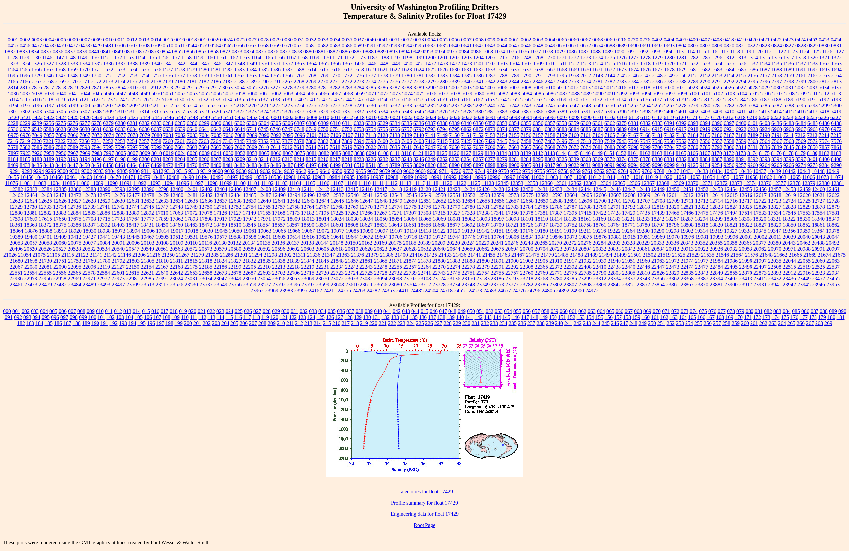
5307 (84, 111)
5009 (538, 87)
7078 (132, 135)
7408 (418, 141)
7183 (681, 135)
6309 (323, 123)
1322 (836, 57)
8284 (526, 159)
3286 (382, 87)
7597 (132, 147)
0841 (105, 51)
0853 (153, 51)
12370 (691, 183)
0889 (380, 51)
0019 (203, 39)
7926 (37, 153)
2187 (227, 81)
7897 (13, 153)
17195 (322, 213)
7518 (585, 141)
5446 (168, 117)
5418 (824, 111)
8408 (836, 159)
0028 (263, 39)
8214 (299, 159)
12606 (600, 195)
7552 (681, 141)
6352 (490, 123)
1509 (538, 63)
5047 (120, 93)
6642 (216, 129)
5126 (143, 99)
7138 (394, 135)
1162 (233, 57)
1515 (609, 63)
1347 (228, 63)
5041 (73, 93)
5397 (633, 111)
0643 (490, 45)
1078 (547, 51)
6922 (741, 129)
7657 (478, 147)
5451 (228, 117)
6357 (550, 123)
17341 (497, 213)
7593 (84, 147)
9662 (408, 171)
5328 (311, 111)
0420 (752, 39)
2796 (764, 81)
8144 (561, 153)
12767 (322, 207)
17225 (337, 213)
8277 (490, 159)
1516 (621, 63)
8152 (621, 153)
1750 (96, 75)
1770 (335, 75)
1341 (168, 63)
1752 (120, 75)
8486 (275, 165)
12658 (527, 201)
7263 (203, 141)
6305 (275, 123)
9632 (265, 171)
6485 (812, 123)
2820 (84, 87)
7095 (288, 135)
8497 (311, 165)
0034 (335, 39)
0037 (359, 39)
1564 (12, 69)
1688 (776, 69)
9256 (729, 165)
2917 (215, 87)
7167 (633, 135)
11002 (537, 177)
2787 (669, 81)
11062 (765, 177)
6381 (633, 123)
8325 (561, 159)
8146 (585, 153)
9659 (384, 171)
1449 (395, 63)
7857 (824, 147)
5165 (513, 99)
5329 (323, 111)
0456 (25, 45)
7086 (228, 135)
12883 (59, 213)
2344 (514, 81)
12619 (789, 195)
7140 (418, 135)
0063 (538, 39)
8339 (573, 159)
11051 (680, 177)
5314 (144, 111)
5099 (682, 93)
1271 (561, 57)
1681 (693, 69)
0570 (287, 45)
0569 (275, 45)
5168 (549, 99)
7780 (693, 147)
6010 (324, 117)
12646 (352, 201)
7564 (764, 141)
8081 (311, 153)
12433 (555, 189)
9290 (836, 165)
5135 (238, 99)
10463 (85, 177)
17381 (541, 213)
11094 (168, 183)
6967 (800, 129)
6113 (634, 117)
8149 (597, 153)
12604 (570, 195)
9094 (633, 165)
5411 (741, 111)
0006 (72, 39)
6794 (442, 129)
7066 (73, 135)
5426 (85, 117)
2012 (585, 75)
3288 (406, 87)
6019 (371, 117)
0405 (681, 39)
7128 (382, 135)
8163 (657, 153)
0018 (191, 39)
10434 (716, 171)
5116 (37, 99)
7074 (108, 135)
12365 (618, 183)
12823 (716, 207)
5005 (490, 87)
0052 (406, 39)
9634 (277, 171)
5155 (394, 99)
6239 (37, 123)
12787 (570, 207)
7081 (168, 135)
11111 (378, 183)
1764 (263, 75)
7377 (287, 141)
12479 (162, 195)
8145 (573, 153)
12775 (410, 207)
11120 (446, 183)
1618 (359, 69)
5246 (561, 105)
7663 (514, 147)
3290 (430, 87)
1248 (526, 57)
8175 (764, 153)
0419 (740, 39)
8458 (108, 165)
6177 (704, 117)
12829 (804, 207)
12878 (818, 207)
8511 (371, 165)
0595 (418, 45)
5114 (13, 99)
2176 (144, 81)
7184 (693, 135)
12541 (366, 195)
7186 (717, 135)
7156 (526, 135)
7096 (299, 135)
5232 (394, 105)
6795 (454, 129)
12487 (264, 195)
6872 (478, 129)
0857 (201, 51)
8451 (96, 165)
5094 (646, 93)
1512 (573, 63)
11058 (751, 177)
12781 (483, 207)
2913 (168, 87)
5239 (478, 105)
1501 (478, 63)
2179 (168, 81)
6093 (514, 117)
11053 (694, 177)
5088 (574, 93)
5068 (347, 93)
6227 (835, 117)
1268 (538, 57)
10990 (420, 177)
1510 (550, 63)
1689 (788, 69)
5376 (442, 111)
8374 (621, 159)
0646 (526, 45)
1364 (311, 63)
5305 (60, 111)
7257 (144, 141)
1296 (717, 57)
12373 (735, 183)
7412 (430, 141)
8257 (478, 159)
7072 (97, 135)
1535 (776, 63)
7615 (323, 147)
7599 (156, 147)
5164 (501, 99)
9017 (550, 165)
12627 (74, 201)
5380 (478, 111)
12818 (643, 207)
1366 (335, 63)
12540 (352, 195)
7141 (430, 135)
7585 (37, 147)
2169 (60, 81)
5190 (800, 99)
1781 (418, 75)
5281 (717, 105)
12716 (731, 201)
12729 (16, 207)
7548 (657, 141)
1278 (645, 57)
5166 (525, 99)
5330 (335, 111)
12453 (716, 189)
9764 (623, 171)
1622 (394, 69)
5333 (370, 111)
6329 (382, 123)
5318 (191, 111)
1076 (523, 51)
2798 (788, 81)
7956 (61, 153)
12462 (16, 195)
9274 (800, 165)
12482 (206, 195)
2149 (669, 75)
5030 (776, 87)
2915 (191, 87)
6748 (299, 129)
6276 (72, 123)
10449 (832, 171)
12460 (818, 189)
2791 (717, 81)
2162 (812, 75)
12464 (30, 195)
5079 (467, 93)
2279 (430, 81)
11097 (196, 183)
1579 (191, 69)
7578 (13, 147)
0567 (251, 45)
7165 (609, 135)
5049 (144, 93)
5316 (168, 111)
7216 (12, 141)
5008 (526, 87)
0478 (84, 45)
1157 (175, 57)
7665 (526, 147)
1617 (347, 69)
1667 (550, 69)
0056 (454, 39)
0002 (25, 39)
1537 (800, 63)
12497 (322, 195)
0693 (669, 45)
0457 (37, 45)
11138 (488, 183)
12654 (468, 201)
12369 (677, 183)
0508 (144, 45)
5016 (621, 87)
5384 (514, 111)
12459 (804, 189)
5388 (550, 111)
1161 (221, 57)
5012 (573, 87)
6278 (96, 123)
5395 (609, 111)
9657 (372, 171)
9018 (561, 165)
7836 (764, 147)
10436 (745, 171)
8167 (704, 153)
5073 (395, 93)
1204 (478, 57)
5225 (311, 105)
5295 (800, 105)
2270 (323, 81)
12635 (191, 201)
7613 (299, 147)
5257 (669, 105)
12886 (103, 213)
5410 (729, 111)
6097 (562, 117)
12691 (570, 201)
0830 (824, 45)
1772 (347, 75)
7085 (216, 135)
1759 (203, 75)
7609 (251, 147)
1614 (311, 69)
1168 (302, 57)
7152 (478, 135)
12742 (118, 207)
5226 (323, 105)
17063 (176, 213)
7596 (120, 147)
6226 (823, 117)
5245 (550, 105)
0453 (824, 39)
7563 (753, 141)
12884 (74, 213)
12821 (687, 207)
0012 (132, 39)
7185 (705, 135)
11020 (665, 177)
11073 (822, 177)
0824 (776, 45)
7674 (585, 147)
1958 (573, 75)
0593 (394, 45)
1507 (526, 63)
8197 (108, 159)
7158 (550, 135)
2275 (382, 81)
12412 (322, 189)
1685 (741, 69)
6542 (37, 129)
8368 (585, 159)
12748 (176, 207)
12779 (453, 207)
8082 (323, 153)
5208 (120, 105)
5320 (215, 111)
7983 (97, 153)
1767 (299, 75)
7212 (800, 135)
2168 (48, 81)
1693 (824, 69)
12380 (823, 183)
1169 (314, 57)
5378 (466, 111)
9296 (50, 171)
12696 (585, 201)
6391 (669, 123)
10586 (275, 177)
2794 (741, 81)
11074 (836, 177)
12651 (424, 201)
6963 (788, 129)
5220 (251, 105)
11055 (722, 177)
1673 (621, 69)
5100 (693, 93)
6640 (192, 129)
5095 (658, 93)
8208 (228, 159)
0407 (704, 39)
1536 (788, 63)
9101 (681, 165)
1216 (514, 57)
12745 (147, 207)
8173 (740, 153)
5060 (252, 93)
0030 (287, 39)
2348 (561, 81)
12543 (395, 195)
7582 (25, 147)
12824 (731, 207)
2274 (370, 81)
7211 (788, 135)
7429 (490, 141)
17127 (234, 213)
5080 (479, 93)
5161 (465, 99)
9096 (657, 165)
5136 (250, 99)
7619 (347, 147)
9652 (349, 171)
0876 (273, 51)
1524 (717, 63)
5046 (108, 93)
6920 (717, 129)
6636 (144, 129)
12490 (279, 195)
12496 (308, 195)
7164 (597, 135)
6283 (156, 123)
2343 (502, 81)
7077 (120, 135)
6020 (383, 117)
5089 (586, 93)
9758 (563, 171)
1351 (275, 63)
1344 (192, 63)
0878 (297, 51)
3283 (347, 87)
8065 (264, 153)
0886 (344, 51)
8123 (430, 153)
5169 (561, 99)
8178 (788, 153)
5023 (692, 87)
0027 (251, 39)
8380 (657, 159)
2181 (191, 81)
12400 (176, 189)
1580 (203, 69)
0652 (585, 45)
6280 (120, 123)
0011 (120, 39)
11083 (39, 183)
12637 (220, 201)
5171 (585, 99)
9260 (753, 165)
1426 (359, 63)
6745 (263, 129)
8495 (299, 165)
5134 (227, 99)
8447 (72, 165)
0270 (633, 39)
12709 (673, 201)
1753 (132, 75)
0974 (440, 51)
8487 (287, 165)
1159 (198, 57)
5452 (240, 117)
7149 (442, 135)
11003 (551, 177)
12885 (89, 213)
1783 (442, 75)
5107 (777, 93)
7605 (216, 147)
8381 (669, 159)
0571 (299, 45)
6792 (418, 129)
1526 (741, 63)
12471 (60, 195)
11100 (239, 183)
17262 (351, 213)
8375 (633, 159)
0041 (382, 39)
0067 (585, 39)
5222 (275, 105)
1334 (84, 63)
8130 (490, 153)
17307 (410, 213)
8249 (430, 159)
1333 (72, 63)
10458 (41, 177)
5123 (107, 99)
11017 (623, 177)
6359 (573, 123)
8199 (132, 159)
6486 (824, 123)
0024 (227, 39)
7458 (526, 141)
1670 (585, 69)
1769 (323, 75)
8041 (216, 153)
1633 (490, 69)
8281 (514, 159)
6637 (156, 129)
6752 (347, 129)
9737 (468, 171)
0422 (776, 39)
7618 (335, 147)
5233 (406, 105)
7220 (36, 141)
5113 (836, 93)
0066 (573, 39)
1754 (144, 75)
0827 (788, 45)
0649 (550, 45)
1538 (812, 63)
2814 (13, 87)
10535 (260, 177)
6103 (622, 117)
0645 (514, 45)
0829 (812, 45)
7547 (645, 141)
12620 (804, 195)
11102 (267, 183)
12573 (512, 195)
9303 (98, 171)
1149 (82, 57)
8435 (37, 165)
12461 (833, 189)
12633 (162, 201)
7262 (191, 141)
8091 (371, 153)
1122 (781, 51)
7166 (621, 135)
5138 (274, 99)
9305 (122, 171)
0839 (82, 51)
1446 (371, 63)
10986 (362, 177)
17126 (220, 213)
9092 (621, 165)
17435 (643, 213)
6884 (573, 129)
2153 (717, 75)
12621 (818, 195)
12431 (541, 189)
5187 (764, 99)
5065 (311, 93)
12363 (589, 183)
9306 (134, 171)
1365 (323, 63)
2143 (597, 75)
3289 (418, 87)
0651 (573, 45)
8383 (693, 159)
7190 (764, 135)
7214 (824, 135)
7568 (788, 141)
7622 (370, 147)
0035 (347, 39)
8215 (311, 159)
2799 (800, 81)
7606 (228, 147)
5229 (359, 105)
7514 (573, 141)
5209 (132, 105)
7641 (406, 147)
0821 (741, 45)
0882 (332, 51)
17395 (570, 213)
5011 (561, 87)
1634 (502, 69)
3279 (299, 87)
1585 (263, 69)
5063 (288, 93)
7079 (144, 135)
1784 (454, 75)
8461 (120, 165)
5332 (359, 111)
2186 (215, 81)
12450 (672, 189)
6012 (347, 117)
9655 (361, 171)
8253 (454, 159)
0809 (717, 45)
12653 (454, 201)
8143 (549, 153)
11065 (794, 177)
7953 (49, 153)
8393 (764, 159)
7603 (192, 147)
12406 (235, 189)
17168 (278, 213)
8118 (406, 153)
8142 (537, 153)
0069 (609, 39)
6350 (478, 123)
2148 (657, 75)
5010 (550, 87)
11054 (708, 177)
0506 (120, 45)
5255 (657, 105)
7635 (394, 147)
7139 (406, 135)
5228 (347, 105)
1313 (741, 57)
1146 (47, 57)
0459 (60, 45)
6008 (312, 117)
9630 (241, 171)
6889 (621, 129)
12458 (789, 189)
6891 (633, 129)
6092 (502, 117)
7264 (215, 141)
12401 (191, 189)
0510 (168, 45)
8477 (204, 165)
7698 (633, 147)
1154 (140, 57)
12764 (307, 207)
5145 (358, 99)
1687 (764, 69)
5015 (609, 87)
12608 (629, 195)
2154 (729, 75)
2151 (693, 75)
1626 (442, 69)
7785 (705, 147)
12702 (629, 201)
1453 (442, 63)
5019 (657, 87)
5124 (119, 99)
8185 (25, 159)
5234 (418, 105)
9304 (110, 171)
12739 (89, 207)
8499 (335, 165)
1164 (256, 57)
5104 (741, 93)
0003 (37, 39)
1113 (679, 51)
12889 (132, 213)
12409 (279, 189)
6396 (717, 123)
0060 (502, 39)
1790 (526, 75)
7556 (705, 141)
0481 (108, 45)
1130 (36, 57)
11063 (779, 177)
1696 (24, 75)
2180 (179, 81)
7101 (311, 135)
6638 (168, 129)
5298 (812, 105)
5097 (670, 93)
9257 (741, 165)
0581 (311, 45)
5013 (585, 87)
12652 (439, 201)
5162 (477, 99)
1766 (287, 75)
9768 (659, 171)
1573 (120, 69)
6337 (430, 123)
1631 (466, 69)
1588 (299, 69)
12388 (89, 189)
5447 (180, 117)
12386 (74, 189)
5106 (765, 93)
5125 (131, 99)
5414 (776, 111)
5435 (133, 117)
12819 (658, 207)
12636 (206, 201)
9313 (169, 171)
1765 (275, 75)
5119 (60, 99)
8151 (609, 153)
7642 (418, 147)
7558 (729, 141)
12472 (74, 195)
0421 (764, 39)
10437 (759, 171)
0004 (48, 39)
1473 (466, 63)
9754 (527, 171)
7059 (61, 135)
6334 (394, 123)
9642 (301, 171)
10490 (187, 177)
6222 (776, 117)
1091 (631, 51)
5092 (622, 93)
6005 (300, 117)
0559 (203, 45)
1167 (291, 57)
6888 (609, 129)
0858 (213, 51)
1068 (488, 51)
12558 (483, 195)
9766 (647, 171)
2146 (633, 75)
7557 (717, 141)
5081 (491, 93)
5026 (728, 87)
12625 (45, 201)
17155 (264, 213)
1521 (681, 63)
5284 (753, 105)
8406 (824, 159)
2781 (597, 81)
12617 (760, 195)
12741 (103, 207)
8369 (597, 159)
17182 (307, 213)
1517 (633, 63)
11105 (309, 183)
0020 (215, 39)
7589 (72, 147)
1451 (419, 63)
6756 (394, 129)
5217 (227, 105)
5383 (502, 111)
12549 (424, 195)
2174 (120, 81)
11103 (281, 183)
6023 (419, 117)
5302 (25, 111)
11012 (594, 177)
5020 (669, 87)
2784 (633, 81)
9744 (480, 171)
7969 (85, 153)
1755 (156, 75)
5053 (192, 93)
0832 (10, 51)
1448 (383, 63)
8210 (251, 159)
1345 (204, 63)
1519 (657, 63)
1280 (669, 57)
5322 (239, 111)
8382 (681, 159)
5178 (668, 99)
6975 (13, 135)
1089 (607, 51)
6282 (144, 123)
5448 (192, 117)
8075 (299, 153)
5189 (788, 99)
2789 (693, 81)
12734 (59, 207)
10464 (99, 177)
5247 (573, 105)
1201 (442, 57)
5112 (824, 93)
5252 (633, 105)
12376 (764, 183)
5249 (597, 105)
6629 (72, 129)
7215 (836, 135)
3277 (275, 87)
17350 (512, 213)
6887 (597, 129)
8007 (132, 153)
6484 (800, 123)
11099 (225, 183)
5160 (453, 99)
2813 (836, 81)
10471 (129, 177)
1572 (108, 69)
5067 (335, 93)
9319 (205, 171)
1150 (94, 57)
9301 (74, 171)
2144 (609, 75)
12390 (103, 189)
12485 (249, 195)
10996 (493, 177)
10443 (803, 171)
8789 (394, 165)
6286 (192, 123)
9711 (444, 171)
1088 (595, 51)
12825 (745, 207)
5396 (621, 111)
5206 (96, 105)
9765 (635, 171)
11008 (580, 177)
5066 (323, 93)
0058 (478, 39)
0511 (180, 45)
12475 (103, 195)
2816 (37, 87)
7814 (741, 147)
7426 (478, 141)
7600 (168, 147)
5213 (179, 105)
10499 (245, 177)
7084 (204, 135)
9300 (62, 171)
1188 (384, 57)
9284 (824, 165)
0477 (72, 45)
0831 (836, 45)
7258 (156, 141)
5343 (406, 111)
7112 (359, 135)
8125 (442, 153)
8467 (144, 165)
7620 (359, 147)
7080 (156, 135)
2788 (681, 81)
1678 (669, 69)
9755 (539, 171)
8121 (418, 153)
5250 (609, 105)
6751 (335, 129)
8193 (72, 159)
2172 (96, 81)
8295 (538, 159)
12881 (30, 213)
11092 (139, 183)
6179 (716, 117)
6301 (228, 123)
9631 (253, 171)
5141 (310, 99)
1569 (72, 69)
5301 (13, 111)
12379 (808, 183)
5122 (95, 99)
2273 (359, 81)
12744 (132, 207)
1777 (370, 75)
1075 (511, 51)
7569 (800, 141)
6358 (561, 123)
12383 (30, 189)
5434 (121, 117)
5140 (298, 99)
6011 (336, 117)
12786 (555, 207)
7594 (96, 147)
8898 (490, 165)
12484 (235, 195)
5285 (764, 105)
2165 (12, 81)
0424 (800, 39)
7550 (669, 141)
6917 (681, 129)
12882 (45, 213)
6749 (311, 129)
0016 (179, 39)
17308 (424, 213)
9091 (609, 165)
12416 (366, 189)
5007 (514, 87)
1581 (215, 69)
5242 (514, 105)
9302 (86, 171)
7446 (514, 141)
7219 (24, 141)
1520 (669, 63)
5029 (764, 87)
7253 (120, 141)
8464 (132, 165)
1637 (526, 69)
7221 (48, 141)
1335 (96, 63)
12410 (293, 189)
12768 (337, 207)
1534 (764, 63)
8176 (776, 153)
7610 (263, 147)
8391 (741, 159)
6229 (25, 123)
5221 (263, 105)
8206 (204, 159)
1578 (179, 69)
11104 (295, 183)
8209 (239, 159)
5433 (109, 117)
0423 (788, 39)
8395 (788, 159)
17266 (366, 213)
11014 (608, 177)
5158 (429, 99)
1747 (60, 75)
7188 (741, 135)
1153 (128, 57)
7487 (550, 141)
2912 (156, 87)
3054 (239, 87)
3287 (394, 87)
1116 (712, 51)
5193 (835, 99)
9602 (229, 171)
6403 (764, 123)
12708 (658, 201)
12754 (249, 207)
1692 (812, 69)
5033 (812, 87)
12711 (687, 201)
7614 (311, 147)
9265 (776, 165)
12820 (672, 207)
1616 (335, 69)
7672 (573, 147)
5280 (705, 105)
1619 (370, 69)
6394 (705, 123)
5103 (729, 93)
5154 (382, 99)
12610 (658, 195)
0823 (764, 45)
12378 (794, 183)
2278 (418, 81)
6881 (538, 129)
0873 (237, 51)
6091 (491, 117)
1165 (268, 57)
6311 (347, 123)
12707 (643, 201)
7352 (263, 141)
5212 (168, 105)
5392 (597, 111)
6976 (25, 135)
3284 (359, 87)
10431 (686, 171)
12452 (701, 189)
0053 (418, 39)
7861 (836, 147)
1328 (60, 63)
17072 (191, 213)
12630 (118, 201)
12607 (614, 195)
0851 (129, 51)
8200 (144, 159)
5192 (823, 99)
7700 (657, 147)
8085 (335, 153)
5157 (418, 99)
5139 (286, 99)
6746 (275, 129)
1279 (657, 57)
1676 (645, 69)
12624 (30, 201)
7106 (335, 135)
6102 (610, 117)
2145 (621, 75)
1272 (573, 57)
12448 (643, 189)
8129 (478, 153)
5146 (370, 99)
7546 (633, 141)
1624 (418, 69)
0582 (323, 45)
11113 (405, 183)
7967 (73, 153)
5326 (287, 111)
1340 (156, 63)
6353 (502, 123)
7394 (359, 141)
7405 (406, 141)
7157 (538, 135)
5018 (645, 87)
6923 (753, 129)
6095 (538, 117)
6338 (442, 123)
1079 (559, 51)
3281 (323, 87)
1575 (144, 69)
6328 (370, 123)
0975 (452, 51)
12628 (89, 201)
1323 (13, 63)
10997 (508, 177)
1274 (597, 57)
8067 (288, 153)
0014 (156, 39)
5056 (216, 93)
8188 (37, 159)
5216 (215, 105)
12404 (220, 189)
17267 (380, 213)
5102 (717, 93)
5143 (334, 99)
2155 (741, 75)
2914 (179, 87)
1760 (215, 75)
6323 (359, 123)
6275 (60, 123)
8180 (812, 153)
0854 (165, 51)
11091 (125, 183)
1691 (800, 69)
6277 (84, 123)
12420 (424, 189)
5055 (204, 93)
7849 (800, 147)
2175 (132, 81)
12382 (16, 189)
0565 (227, 45)
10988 (391, 177)
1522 (693, 63)
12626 (60, 201)
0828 (800, 45)
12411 (307, 189)
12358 (531, 183)
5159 (441, 99)
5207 (108, 105)
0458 (48, 45)
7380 (311, 141)
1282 (693, 57)
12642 (293, 201)
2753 (573, 81)
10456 (26, 177)
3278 (287, 87)
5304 (48, 111)
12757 (278, 207)
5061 (264, 93)
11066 (808, 177)
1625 (430, 69)
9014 (538, 165)
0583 (335, 45)
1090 (619, 51)
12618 (774, 195)
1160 (210, 57)
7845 (788, 147)
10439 (774, 171)
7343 (227, 141)
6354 (514, 123)
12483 (220, 195)
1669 (573, 69)
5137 (262, 99)
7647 (430, 147)
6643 (228, 129)
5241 (502, 105)
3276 (263, 87)
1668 (561, 69)
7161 (585, 135)
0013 (144, 39)
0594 (406, 45)
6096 (550, 117)
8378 (645, 159)
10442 (789, 171)
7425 (466, 141)
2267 (287, 81)
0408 (716, 39)
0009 (96, 39)
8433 (25, 165)
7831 (753, 147)
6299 (204, 123)
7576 (836, 141)
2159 (788, 75)
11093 (154, 183)
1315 (764, 57)
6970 (824, 129)
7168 (645, 135)
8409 (13, 165)
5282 (729, 105)
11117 (419, 183)
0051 (394, 39)
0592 (382, 45)
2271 (335, 81)
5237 (454, 105)
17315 (439, 213)
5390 (573, 111)
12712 (701, 201)
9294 (38, 171)
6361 (597, 123)
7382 (323, 141)
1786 (478, 75)
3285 (370, 87)
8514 (382, 165)
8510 (359, 165)
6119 (669, 117)
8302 (550, 159)
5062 (276, 93)
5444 (145, 117)
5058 (240, 93)
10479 (143, 177)
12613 (701, 195)
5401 (681, 111)
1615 (323, 69)
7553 (693, 141)
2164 (836, 75)
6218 (740, 117)
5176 (644, 99)
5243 (526, 105)
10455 (12, 177)
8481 (228, 165)
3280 (311, 87)
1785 (466, 75)
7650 (454, 147)
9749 (492, 171)
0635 (442, 45)
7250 (84, 141)
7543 (621, 141)
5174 (621, 99)
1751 (108, 75)
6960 (776, 129)
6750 (323, 129)
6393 (693, 123)
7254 (132, 141)
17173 (293, 213)
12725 (804, 201)
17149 (249, 213)
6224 (800, 117)
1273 (585, 57)
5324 (263, 111)
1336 (108, 63)
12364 (604, 183)
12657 (512, 201)
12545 (410, 195)
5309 (108, 111)
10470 (114, 177)
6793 (430, 129)
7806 (729, 147)
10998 (523, 177)
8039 (204, 153)
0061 (514, 39)
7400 (382, 141)
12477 (133, 195)
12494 (293, 195)
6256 (48, 123)
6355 (526, 123)
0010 (108, 39)
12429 (512, 189)
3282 (335, 87)
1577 (168, 69)
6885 (585, 129)
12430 (526, 189)
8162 (645, 153)
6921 (729, 129)
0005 (60, 39)
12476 (118, 195)
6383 (657, 123)
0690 (633, 45)
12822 (701, 207)
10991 (435, 177)
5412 (752, 111)
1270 (550, 57)
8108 (383, 153)
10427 (672, 171)
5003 (466, 87)
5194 (13, 105)
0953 (428, 51)
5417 (812, 111)
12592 (541, 195)
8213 (287, 159)
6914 (645, 129)
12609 (643, 195)
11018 (637, 177)
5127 (155, 99)
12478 (147, 195)
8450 (84, 165)
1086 (571, 51)
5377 (454, 111)
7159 (561, 135)
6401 (753, 123)
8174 (752, 153)
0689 (621, 45)
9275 (812, 165)
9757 (551, 171)
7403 (394, 141)
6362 (609, 123)
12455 (745, 189)
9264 (764, 165)
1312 (729, 57)
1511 (562, 63)
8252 (442, 159)
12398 (162, 189)
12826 (760, 207)
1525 (729, 63)
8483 (251, 165)
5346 (430, 111)
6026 (455, 117)
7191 (776, 135)
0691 (645, 45)
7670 (561, 147)
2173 (108, 81)
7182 (669, 135)
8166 (692, 153)
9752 (515, 171)
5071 (371, 93)
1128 (12, 57)
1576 (156, 69)
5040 (61, 93)
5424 (61, 117)
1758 (191, 75)
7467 (538, 141)
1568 (60, 69)
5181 (704, 99)
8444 (60, 165)
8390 (729, 159)
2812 (824, 81)
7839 (776, 147)
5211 (156, 105)
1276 (621, 57)
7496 (561, 141)
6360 (585, 123)
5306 (72, 111)
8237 (394, 159)
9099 (669, 165)
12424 (468, 189)
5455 (264, 117)
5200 (84, 105)
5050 (156, 93)
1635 (514, 69)
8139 (525, 153)
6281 (132, 123)
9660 (396, 171)
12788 (585, 207)
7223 (72, 141)
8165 (681, 153)
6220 (764, 117)
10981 (289, 177)
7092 (276, 135)
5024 (704, 87)
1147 (59, 57)
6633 (120, 129)
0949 (416, 51)
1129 (24, 57)
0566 (239, 45)
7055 (49, 135)
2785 (645, 81)
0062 (526, 39)
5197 (48, 105)
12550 (439, 195)
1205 (490, 57)
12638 (235, 201)
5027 (740, 87)
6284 (168, 123)
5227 (335, 105)
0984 (464, 51)
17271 (395, 213)
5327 (299, 111)
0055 (442, 39)
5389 (561, 111)
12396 (147, 189)
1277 (633, 57)
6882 (550, 129)
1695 (12, 75)
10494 (202, 177)
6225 (812, 117)
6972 (836, 129)
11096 (182, 183)
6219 (752, 117)
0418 (728, 39)
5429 (97, 117)
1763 (251, 75)
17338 (483, 213)
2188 (239, 81)
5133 (215, 99)
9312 (158, 171)
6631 (96, 129)
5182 (716, 99)
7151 (466, 135)
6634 (132, 129)
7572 (812, 141)
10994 (464, 177)
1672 (609, 69)
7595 (108, 147)
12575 (527, 195)
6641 (204, 129)
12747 (161, 207)
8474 (180, 165)
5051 (168, 93)
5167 (537, 99)
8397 (800, 159)
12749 (191, 207)
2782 (609, 81)
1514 (597, 63)
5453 (252, 117)
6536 (13, 129)
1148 (70, 57)
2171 (84, 81)
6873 (490, 129)
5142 (322, 99)
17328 (468, 213)
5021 (681, 87)
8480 (216, 165)
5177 (656, 99)
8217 (335, 159)
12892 (147, 213)
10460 (56, 177)
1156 (163, 57)
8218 (347, 159)
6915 (657, 129)
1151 (105, 57)
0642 (478, 45)
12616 (745, 195)
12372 (721, 183)
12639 (249, 201)
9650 (337, 171)
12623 (16, 201)
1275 (609, 57)
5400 (669, 111)
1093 (655, 51)
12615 (731, 195)
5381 (490, 111)
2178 (156, 81)
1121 (769, 51)
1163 (244, 57)
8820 (430, 165)
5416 (800, 111)
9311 (146, 171)
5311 (132, 111)
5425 (73, 117)
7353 (275, 141)
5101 (705, 93)
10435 (730, 171)
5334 (382, 111)
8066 (276, 153)
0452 (812, 39)
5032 (800, 87)
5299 (824, 105)
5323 (251, 111)
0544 (191, 45)
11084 (54, 183)
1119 (746, 51)
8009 (144, 153)
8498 (323, 165)
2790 (705, 81)
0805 (693, 45)
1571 (96, 69)
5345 (418, 111)
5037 (25, 93)
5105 (753, 93)
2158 (776, 75)
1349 (251, 63)
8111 (395, 153)
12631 (133, 201)
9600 (217, 171)
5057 (228, 93)
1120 (757, 51)
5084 (526, 93)
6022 (407, 117)
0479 (96, 45)
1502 (490, 63)
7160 (573, 135)
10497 (231, 177)
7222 (60, 141)
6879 (526, 129)
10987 (377, 177)
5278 (681, 105)
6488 (836, 123)
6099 (586, 117)
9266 (788, 165)
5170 (573, 99)
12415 (351, 189)
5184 (740, 99)
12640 (264, 201)
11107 (337, 183)
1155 (152, 57)
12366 (633, 183)
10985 (348, 177)
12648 (381, 201)
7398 (370, 141)
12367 (648, 183)
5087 (562, 93)
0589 (359, 45)
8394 (776, 159)
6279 (108, 123)
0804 (681, 45)
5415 (788, 111)
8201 (156, 159)
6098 (574, 117)
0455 (13, 45)
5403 (705, 111)
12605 (585, 195)
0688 (609, 45)
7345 (239, 141)
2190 (263, 81)
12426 (483, 189)
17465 (672, 213)
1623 (406, 69)
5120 (71, 99)
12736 (74, 207)
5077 (443, 93)
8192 (60, 159)
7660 (490, 147)
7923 (25, 153)
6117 (657, 117)
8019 (168, 153)
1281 (681, 57)
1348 (239, 63)
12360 (546, 183)
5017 (633, 87)
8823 (442, 165)
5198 (60, 105)
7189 (753, 135)
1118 (735, 51)
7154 (502, 135)
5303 (37, 111)
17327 (453, 213)
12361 (560, 183)
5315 (156, 111)
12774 (395, 207)
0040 (370, 39)
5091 (610, 93)
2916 (203, 87)
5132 (203, 99)
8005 (120, 153)
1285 (705, 57)
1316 (776, 57)
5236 (442, 105)
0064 (550, 39)
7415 (442, 141)
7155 (514, 135)
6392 (681, 123)
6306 (287, 123)
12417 (380, 189)
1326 (37, 63)
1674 (633, 69)
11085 (68, 183)
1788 (502, 75)
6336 (418, 123)
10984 (333, 177)
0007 (84, 39)
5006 (502, 87)
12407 (249, 189)
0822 (753, 45)
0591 (370, 45)
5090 (598, 93)
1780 (406, 75)
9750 (503, 171)
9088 (597, 165)
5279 (693, 105)
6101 (598, 117)
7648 (442, 147)
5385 (526, 111)
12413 (337, 189)
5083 (514, 93)
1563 (836, 63)
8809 (418, 165)
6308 (311, 123)
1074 (499, 51)
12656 (497, 201)
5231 (382, 105)
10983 (318, 177)
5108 (789, 93)
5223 (287, 105)
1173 (361, 57)
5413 (764, 111)
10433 (701, 171)
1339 (144, 63)
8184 (13, 159)
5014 (597, 87)
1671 (597, 69)
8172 (728, 153)
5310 (120, 111)
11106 (323, 183)
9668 (432, 171)
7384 (335, 141)
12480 (176, 195)
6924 (764, 129)
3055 (251, 87)
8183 (836, 153)
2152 (705, 75)
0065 (561, 39)
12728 (833, 201)
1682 (705, 69)
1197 (395, 57)
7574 (824, 141)
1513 (585, 63)
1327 (48, 63)
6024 (431, 117)
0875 (261, 51)
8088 (359, 153)
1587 (287, 69)
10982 (304, 177)
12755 (264, 207)
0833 (22, 51)
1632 (478, 69)
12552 (468, 195)
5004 (478, 87)
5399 (657, 111)
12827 (774, 207)
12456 (760, 189)
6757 (406, 129)
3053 (227, 87)
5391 (585, 111)
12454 (731, 189)
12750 (205, 207)
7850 (812, 147)
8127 (466, 153)
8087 (347, 153)
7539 (609, 141)
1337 (120, 63)
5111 (813, 93)
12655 (483, 201)
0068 (597, 39)
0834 (34, 51)
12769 (351, 207)
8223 (359, 159)
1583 (239, 69)
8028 (192, 153)
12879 (833, 207)
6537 (25, 129)
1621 (382, 69)
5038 (37, 93)
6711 (251, 129)
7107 (347, 135)
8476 (192, 165)
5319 (203, 111)
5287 (776, 105)
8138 (513, 153)
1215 (502, 57)
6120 (680, 117)
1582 (227, 69)
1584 (251, 69)
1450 (407, 63)
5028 (752, 87)
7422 (454, 141)
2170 (72, 81)
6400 (741, 123)
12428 (497, 189)
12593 (556, 195)
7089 (252, 135)
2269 (311, 81)
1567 (48, 69)
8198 (120, 159)
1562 (824, 63)
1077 (535, 51)
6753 (359, 129)
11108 (351, 183)
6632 (108, 129)
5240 (490, 105)
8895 (466, 165)
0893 (392, 51)
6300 (216, 123)
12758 (293, 207)
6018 (359, 117)
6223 (788, 117)
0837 (70, 51)
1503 (502, 63)
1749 (84, 75)
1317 (788, 57)
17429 (628, 213)
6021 (395, 117)
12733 (45, 207)
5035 (836, 87)
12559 (497, 195)
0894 (404, 51)
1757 (179, 75)
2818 (60, 87)
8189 (48, 159)
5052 (180, 93)
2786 (657, 81)
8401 (812, 159)
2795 (753, 81)
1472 (454, 63)
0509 (156, 45)
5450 (216, 117)
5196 (37, 105)
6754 (370, 129)
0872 (225, 51)
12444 (585, 189)
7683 (609, 147)
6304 (263, 123)
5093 (634, 93)
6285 (180, 123)
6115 (645, 117)
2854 (120, 87)
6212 (728, 117)
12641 (279, 201)
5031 (788, 87)
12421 (439, 189)
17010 (161, 213)
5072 (383, 93)
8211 (263, 159)
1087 (583, 51)
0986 (476, 51)
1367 (347, 63)
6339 (454, 123)
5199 (72, 105)
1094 (667, 51)
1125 (816, 51)
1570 (84, 69)
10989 (406, 177)
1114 (690, 51)
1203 (466, 57)
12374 (750, 183)
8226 (370, 159)
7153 (490, 135)
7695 (621, 147)
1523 (705, 63)
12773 (380, 207)
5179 (680, 99)
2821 (96, 87)
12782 (497, 207)
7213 (812, 135)
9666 (420, 171)
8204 (180, 159)
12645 (337, 201)
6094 (526, 117)
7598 (144, 147)
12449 (658, 189)
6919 (705, 129)
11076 (11, 183)
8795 (406, 165)
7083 (192, 135)
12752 (234, 207)
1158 (186, 57)
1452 (430, 63)
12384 (45, 189)
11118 (432, 183)
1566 (36, 69)
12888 (118, 213)
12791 (614, 207)
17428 (614, 213)
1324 (25, 63)
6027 (467, 117)
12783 (512, 207)
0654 (597, 45)
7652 (466, 147)
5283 (741, 105)
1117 (724, 51)
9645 (313, 171)
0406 (692, 39)
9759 (575, 171)
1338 (132, 63)
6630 (84, 129)
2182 (203, 81)
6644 (239, 129)
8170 (716, 153)
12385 (60, 189)
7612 (287, 147)
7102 (323, 135)
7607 (239, 147)
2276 (394, 81)
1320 (812, 57)
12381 (837, 183)
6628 (60, 129)
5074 (407, 93)
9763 (611, 171)
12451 (687, 189)
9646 (325, 171)
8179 (800, 153)
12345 (502, 183)
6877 (514, 129)
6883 (561, 129)
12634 (176, 201)
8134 (501, 153)
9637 (289, 171)
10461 (70, 177)
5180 (692, 99)
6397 (729, 123)
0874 (249, 51)
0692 (657, 45)
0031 (299, 39)
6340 (466, 123)
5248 (585, 105)
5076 (431, 93)
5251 (621, 105)
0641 (466, 45)
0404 (669, 39)
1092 (643, 51)
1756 (168, 75)
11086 (82, 183)
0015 (168, 39)
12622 (833, 195)
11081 (25, 183)
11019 (651, 177)
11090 (111, 183)
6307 (299, 123)
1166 (279, 57)
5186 (752, 99)
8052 (240, 153)
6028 (479, 117)
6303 (251, 123)
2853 (108, 87)
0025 (239, 39)
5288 (788, 105)
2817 (48, 87)
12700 (600, 201)
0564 (215, 45)
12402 (206, 189)
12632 (147, 201)
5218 (239, 105)
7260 (168, 141)
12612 (687, 195)
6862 (466, 129)
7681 (597, 147)
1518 (645, 63)
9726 (456, 171)
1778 (382, 75)
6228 (13, 123)
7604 (204, 147)
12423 (453, 189)
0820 (729, 45)
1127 (839, 51)
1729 (36, 75)
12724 (789, 201)
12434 (570, 189)
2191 (275, 81)
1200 (430, 57)
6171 (692, 117)
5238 (466, 105)
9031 (585, 165)
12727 (818, 201)
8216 (323, 159)
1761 (227, 75)
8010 (156, 153)
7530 (597, 141)
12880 (16, 213)
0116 (621, 39)
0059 (490, 39)
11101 (253, 183)
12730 (30, 207)
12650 (410, 201)
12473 (89, 195)
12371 (706, 183)
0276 (645, 39)
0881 (320, 51)
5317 (179, 111)
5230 (370, 105)
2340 (466, 81)
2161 (800, 75)
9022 (573, 165)
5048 (132, 93)
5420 (13, 117)
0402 (657, 39)
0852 (141, 51)
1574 (132, 69)
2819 (72, 87)
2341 (478, 81)
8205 (192, 159)
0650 (561, 45)
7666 (538, 147)
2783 (621, 81)
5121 (83, 99)
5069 (359, 93)
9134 (705, 165)
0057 (466, 39)
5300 (836, 105)
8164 (669, 153)
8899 (502, 165)
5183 (728, 99)
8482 (239, 165)
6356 (538, 123)
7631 (382, 147)
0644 (502, 45)
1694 (836, 69)
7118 (371, 135)
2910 (132, 87)
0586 (347, 45)
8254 (466, 159)
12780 (468, 207)
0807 (705, 45)
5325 (275, 111)
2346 (538, 81)
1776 (359, 75)
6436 (776, 123)
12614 (716, 195)
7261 (179, 141)
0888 (368, 51)
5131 (191, 99)
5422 (37, 117)
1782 (430, 75)
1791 (538, 75)
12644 (322, 201)
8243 (406, 159)
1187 (372, 57)
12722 (760, 201)
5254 (645, 105)
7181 (657, 135)
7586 (48, 147)
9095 (645, 165)
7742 (681, 147)
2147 (645, 75)
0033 (323, 39)
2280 (442, 81)
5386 (538, 111)
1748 (72, 75)
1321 (824, 57)
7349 (251, 141)
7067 (85, 135)
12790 (599, 207)
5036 (13, 93)
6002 (288, 117)
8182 (824, 153)
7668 (550, 147)
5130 (179, 99)
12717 (745, 201)
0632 (430, 45)
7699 (645, 147)
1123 (792, 51)
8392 (753, 159)
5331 (347, 111)
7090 (264, 135)
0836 (58, 51)
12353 (516, 183)
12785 (541, 207)
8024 (180, 153)
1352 (287, 63)
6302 (239, 123)
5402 (693, 111)
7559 (741, 141)
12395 (133, 189)
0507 (132, 45)
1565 (24, 69)
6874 (502, 129)
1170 (326, 57)
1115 (701, 51)
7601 (180, 147)
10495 (216, 177)
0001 (13, 39)
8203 (168, 159)
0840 (94, 51)
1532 (753, 63)
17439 (658, 213)
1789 (514, 75)
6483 (788, 123)
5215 (203, 105)
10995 (479, 177)
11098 (211, 183)
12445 (599, 189)
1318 (800, 57)
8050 (228, 153)
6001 (276, 117)
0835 (46, 51)
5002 (454, 87)
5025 (716, 87)
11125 (474, 183)
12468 (45, 195)
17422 (599, 213)
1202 (454, 57)
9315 (181, 171)
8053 (252, 153)
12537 (337, 195)
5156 (406, 99)
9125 (693, 165)
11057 (737, 177)
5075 (419, 93)
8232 (382, 159)
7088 (240, 135)
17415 (585, 213)
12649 (395, 201)
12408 (264, 189)
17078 (205, 213)
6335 (406, 123)
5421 (25, 117)
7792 (717, 147)
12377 (779, 183)
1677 (657, 69)
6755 (382, 129)
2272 (347, 81)
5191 (812, 99)
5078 (455, 93)
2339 (454, 81)
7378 (299, 141)
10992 (450, 177)
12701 (614, 201)
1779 (394, 75)
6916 (669, 129)
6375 (621, 123)
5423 (49, 117)
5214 (191, 105)
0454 (836, 39)
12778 (439, 207)
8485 (263, 165)
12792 (628, 207)
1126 (827, 51)
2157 (764, 75)
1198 (407, 57)
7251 (96, 141)
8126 (454, 153)
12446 (614, 189)
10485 (158, 177)
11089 (97, 183)
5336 (394, 111)
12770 (366, 207)
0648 (538, 45)
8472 (168, 165)
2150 (681, 75)
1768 (311, 75)
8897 (478, 165)
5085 (538, 93)
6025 (443, 117)
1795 (561, 75)
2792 (729, 81)
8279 (502, 159)
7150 (454, 135)
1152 (117, 57)
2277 (406, 81)
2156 (753, 75)
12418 (395, 189)
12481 (191, 195)
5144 (346, 99)
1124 (804, 51)
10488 (172, 177)
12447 (628, 189)
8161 (633, 153)
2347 (550, 81)
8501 (347, 165)
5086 (550, 93)
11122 (460, 183)
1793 (550, 75)
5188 (776, 99)
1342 (180, 63)
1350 (263, 63)
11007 (565, 177)
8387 (717, 159)
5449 (204, 117)
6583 (48, 129)
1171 (337, 57)
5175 (632, 99)
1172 (349, 57)
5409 (717, 111)
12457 (774, 189)
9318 (193, 171)
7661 (502, 147)
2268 (299, 81)
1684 (729, 69)
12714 (716, 201)
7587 (60, 147)
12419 (410, 189)
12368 (662, 183)
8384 (705, 159)
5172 (597, 99)
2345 (526, 81)
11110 (365, 183)
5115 (25, 99)
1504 (514, 63)
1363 (299, 63)
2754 (585, 81)
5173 (609, 99)
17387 (555, 213)
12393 (118, 189)
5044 (85, 93)
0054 (430, 39)
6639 (180, 129)
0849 (117, 51)
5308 (96, 111)
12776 (424, 207)
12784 (526, 207)
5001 (442, 87)
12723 (774, 201)
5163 (489, 99)
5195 (25, 105)
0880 (308, 51)
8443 (48, 165)
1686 (753, 69)
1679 (681, 69)
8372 (609, 159)
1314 (753, 57)
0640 (454, 45)
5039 (49, 93)
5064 (299, 93)
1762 (239, 75)
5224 (299, 105)
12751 (220, 207)
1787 (490, 75)
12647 (366, 201)
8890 (454, 165)
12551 (454, 195)
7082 (180, 135)
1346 (216, 63)
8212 (275, 159)
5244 (538, 105)
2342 (490, 81)
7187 (729, 135)
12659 (541, 201)
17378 (526, 213)
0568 (263, 45)
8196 (96, 159)
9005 (526, 165)
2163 (824, 75)
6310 (335, 123)
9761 (587, 171)
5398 (645, 111)
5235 (430, 105)
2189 (251, 81)
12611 (672, 195)
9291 (15, 171)
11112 (391, 183)
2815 (25, 87)
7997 (108, 153)
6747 (287, 129)
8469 (156, 165)
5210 (144, 105)
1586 (275, 69)
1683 (717, 69)
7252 (108, 141)
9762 (599, 171)
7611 (275, 147)
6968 (812, 129)
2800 (812, 81)
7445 (502, 141)
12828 (789, 207)
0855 (177, 51)
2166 (24, 81)
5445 (157, 117)
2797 (776, 81)
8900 (514, 165)
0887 (356, 51)
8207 (216, 159)
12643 (308, 201)
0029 (275, 39)
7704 (669, 147)
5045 (97, 93)
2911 (144, 87)
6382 (645, 123)
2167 (36, 81)
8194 (84, 159)
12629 (103, 201)
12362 (575, 183)
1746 (48, 75)
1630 (454, 69)
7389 (347, 141)
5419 (836, 111)
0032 (311, 39)
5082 (502, 93)
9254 (717, 165)
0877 (285, 51)
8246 (418, 159)
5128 (167, 99)
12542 (381, 195)
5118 (48, 99)
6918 (693, 129)
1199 (419, 57)
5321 (227, 111)
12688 (556, 201)
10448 (818, 171)
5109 (801, 93)
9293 (27, 171)
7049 (37, 135)
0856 (189, 51)
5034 (824, 87)
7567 (776, 141)
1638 (538, 69)
